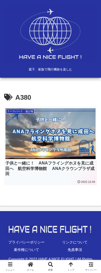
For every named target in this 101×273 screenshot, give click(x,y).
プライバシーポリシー (26, 242)
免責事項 (75, 250)
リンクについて (75, 242)
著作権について (26, 250)
